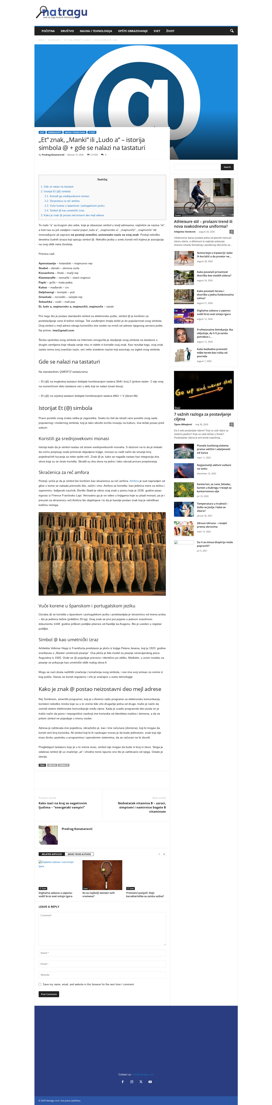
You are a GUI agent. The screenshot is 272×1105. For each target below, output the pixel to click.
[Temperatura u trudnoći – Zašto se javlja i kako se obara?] (184, 509)
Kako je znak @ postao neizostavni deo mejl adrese (72, 215)
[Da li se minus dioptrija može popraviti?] (184, 547)
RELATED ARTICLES (52, 854)
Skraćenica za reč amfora (62, 200)
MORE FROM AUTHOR (79, 854)
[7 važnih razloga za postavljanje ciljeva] (204, 390)
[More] (79, 166)
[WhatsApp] (70, 166)
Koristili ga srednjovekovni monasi (67, 196)
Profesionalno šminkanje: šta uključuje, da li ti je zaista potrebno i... (215, 333)
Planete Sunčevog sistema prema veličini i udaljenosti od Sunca (213, 449)
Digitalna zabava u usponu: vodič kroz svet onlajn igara (55, 894)
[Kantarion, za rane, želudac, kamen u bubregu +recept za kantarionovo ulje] (184, 489)
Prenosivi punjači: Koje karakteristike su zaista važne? (145, 894)
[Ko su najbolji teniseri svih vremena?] (102, 875)
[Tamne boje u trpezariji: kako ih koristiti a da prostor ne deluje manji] (184, 258)
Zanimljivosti (54, 39)
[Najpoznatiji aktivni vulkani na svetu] (184, 470)
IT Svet (92, 132)
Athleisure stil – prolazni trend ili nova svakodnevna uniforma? (203, 224)
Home (41, 39)
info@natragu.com (143, 1074)
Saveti (178, 215)
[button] (231, 31)
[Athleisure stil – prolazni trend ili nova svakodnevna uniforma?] (204, 197)
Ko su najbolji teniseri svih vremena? (98, 894)
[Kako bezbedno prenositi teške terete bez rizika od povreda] (184, 354)
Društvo (67, 31)
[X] (52, 166)
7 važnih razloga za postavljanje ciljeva (202, 417)
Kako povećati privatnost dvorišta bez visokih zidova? (214, 273)
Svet (157, 31)
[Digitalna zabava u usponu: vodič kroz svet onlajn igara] (58, 875)
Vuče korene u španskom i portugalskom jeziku (75, 205)
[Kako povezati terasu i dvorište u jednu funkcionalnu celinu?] (184, 296)
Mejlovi (52, 765)
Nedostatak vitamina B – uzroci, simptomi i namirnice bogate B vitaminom (142, 807)
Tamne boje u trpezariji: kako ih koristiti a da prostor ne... (215, 254)
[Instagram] (131, 1082)
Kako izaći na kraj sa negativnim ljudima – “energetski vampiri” (63, 805)
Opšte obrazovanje (133, 31)
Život (170, 31)
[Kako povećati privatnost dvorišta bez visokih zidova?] (184, 277)
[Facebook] (43, 166)
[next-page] (164, 854)
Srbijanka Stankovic (185, 231)
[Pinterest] (61, 166)
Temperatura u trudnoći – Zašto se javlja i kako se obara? (213, 507)
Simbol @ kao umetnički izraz (64, 210)
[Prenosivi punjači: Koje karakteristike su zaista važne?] (146, 875)
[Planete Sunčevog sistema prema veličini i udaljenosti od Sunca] (184, 451)
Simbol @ (63, 765)
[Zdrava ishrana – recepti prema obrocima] (184, 528)
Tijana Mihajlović (183, 424)
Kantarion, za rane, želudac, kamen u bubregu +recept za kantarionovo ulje (214, 487)
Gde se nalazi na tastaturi (57, 186)
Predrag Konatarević (53, 154)
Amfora (134, 480)
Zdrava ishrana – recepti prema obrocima (212, 524)
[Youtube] (150, 1082)
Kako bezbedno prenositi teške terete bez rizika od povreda (212, 352)
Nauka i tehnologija (96, 31)
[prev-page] (159, 854)
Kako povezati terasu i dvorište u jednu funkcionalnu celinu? (215, 294)
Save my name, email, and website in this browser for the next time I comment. (89, 984)
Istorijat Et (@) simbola (55, 191)
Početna (48, 31)
